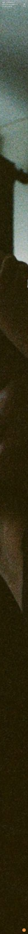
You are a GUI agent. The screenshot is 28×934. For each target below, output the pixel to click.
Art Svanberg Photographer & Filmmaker (10, 4)
